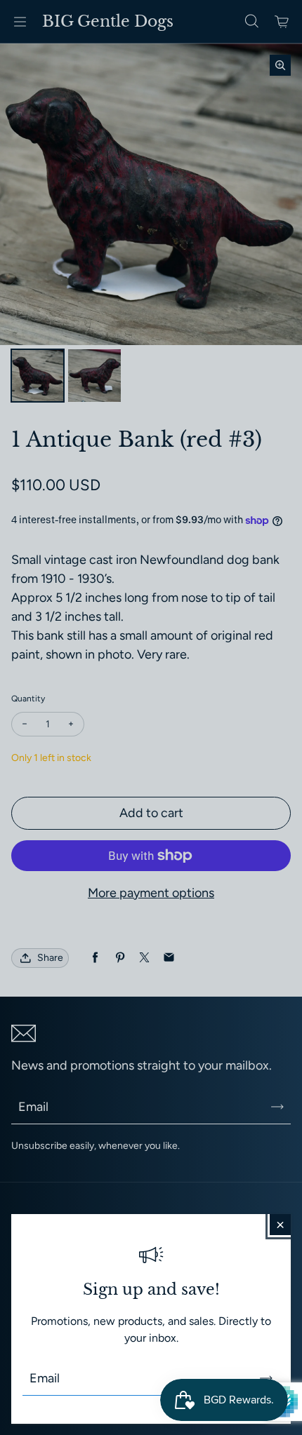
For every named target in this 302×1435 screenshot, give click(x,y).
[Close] (280, 1224)
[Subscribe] (266, 1378)
